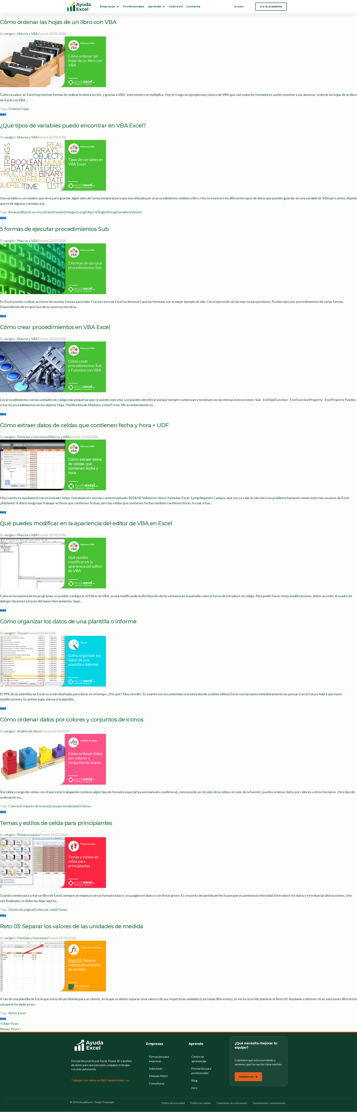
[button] (109, 7)
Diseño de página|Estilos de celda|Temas (37, 909)
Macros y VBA (27, 34)
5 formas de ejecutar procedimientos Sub (54, 229)
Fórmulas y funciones (32, 938)
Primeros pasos (28, 835)
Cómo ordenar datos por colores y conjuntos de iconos (71, 719)
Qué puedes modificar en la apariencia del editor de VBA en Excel (86, 523)
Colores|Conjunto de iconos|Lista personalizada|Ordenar (49, 806)
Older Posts (9, 1024)
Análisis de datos (29, 731)
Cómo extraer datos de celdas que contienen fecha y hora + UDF (84, 425)
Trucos (22, 633)
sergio (9, 34)
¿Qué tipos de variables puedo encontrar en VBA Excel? (73, 125)
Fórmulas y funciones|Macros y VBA (43, 437)
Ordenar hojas (18, 109)
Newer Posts (10, 1029)
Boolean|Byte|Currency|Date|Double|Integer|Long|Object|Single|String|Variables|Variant (75, 212)
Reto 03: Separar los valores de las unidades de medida (71, 926)
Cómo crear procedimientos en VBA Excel (55, 327)
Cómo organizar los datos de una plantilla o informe (68, 621)
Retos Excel (16, 1013)
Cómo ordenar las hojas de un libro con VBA (58, 22)
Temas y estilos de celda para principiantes (56, 823)
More (3, 114)
